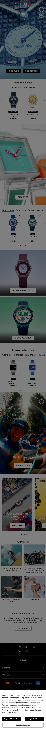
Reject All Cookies (12, 719)
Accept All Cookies (34, 719)
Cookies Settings (23, 725)
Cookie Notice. (12, 712)
